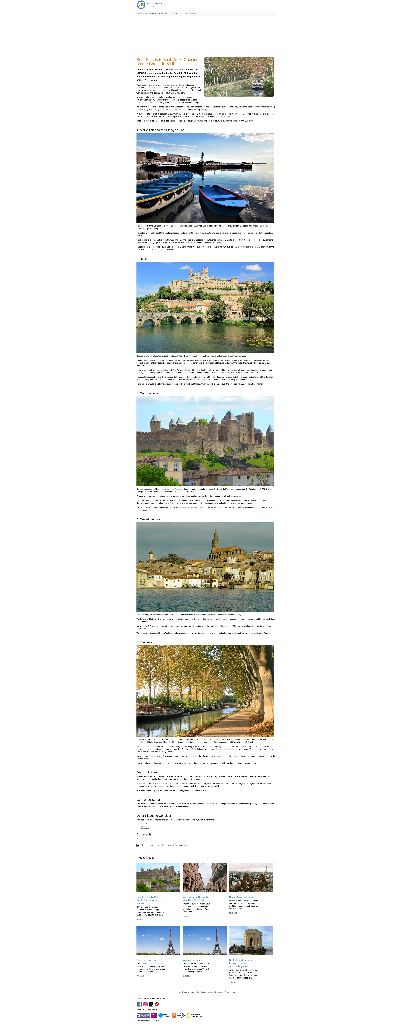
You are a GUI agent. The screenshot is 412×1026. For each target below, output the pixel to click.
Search (203, 992)
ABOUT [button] (191, 13)
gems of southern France (170, 489)
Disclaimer (185, 992)
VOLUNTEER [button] (150, 13)
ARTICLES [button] (182, 13)
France (139, 783)
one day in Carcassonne (190, 507)
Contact (232, 992)
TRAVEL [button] (140, 13)
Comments (140, 839)
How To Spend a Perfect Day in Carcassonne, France (149, 900)
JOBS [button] (160, 13)
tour (228, 116)
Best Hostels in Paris (147, 960)
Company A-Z (211, 992)
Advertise (220, 992)
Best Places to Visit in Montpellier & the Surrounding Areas (240, 963)
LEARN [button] (173, 13)
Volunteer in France (193, 960)
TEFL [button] (166, 13)
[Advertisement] (206, 39)
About (178, 992)
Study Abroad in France (241, 897)
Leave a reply (151, 839)
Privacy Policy (194, 992)
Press (227, 992)
